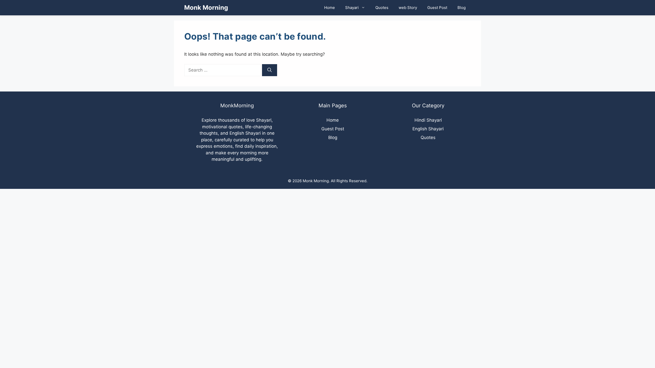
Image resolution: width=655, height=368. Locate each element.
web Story (408, 7)
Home (329, 7)
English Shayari (428, 128)
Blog (461, 7)
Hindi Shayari (428, 120)
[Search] (269, 70)
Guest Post (437, 7)
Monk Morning (206, 7)
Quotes (381, 7)
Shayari (352, 7)
